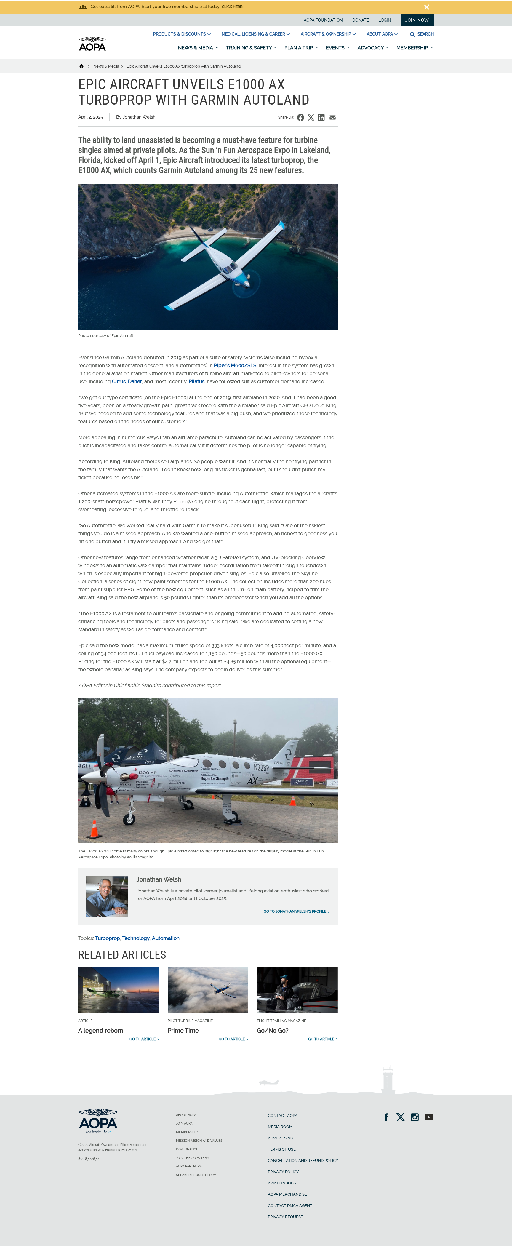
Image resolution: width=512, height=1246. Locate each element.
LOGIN (384, 20)
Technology (136, 938)
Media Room (280, 1127)
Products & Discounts (179, 34)
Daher (135, 381)
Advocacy (371, 48)
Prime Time (183, 1030)
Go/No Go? (273, 1030)
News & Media (196, 48)
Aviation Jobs (282, 1183)
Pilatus (196, 381)
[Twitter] (402, 1118)
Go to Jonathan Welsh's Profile (295, 911)
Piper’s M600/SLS (235, 365)
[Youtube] (429, 1118)
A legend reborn (100, 1030)
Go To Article (142, 1039)
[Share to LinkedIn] (321, 117)
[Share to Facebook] (300, 117)
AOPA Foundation (323, 20)
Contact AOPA (282, 1115)
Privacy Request (285, 1217)
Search (425, 34)
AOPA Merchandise (287, 1194)
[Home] (85, 66)
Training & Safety (249, 48)
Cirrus (119, 381)
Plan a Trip (299, 48)
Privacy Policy (283, 1172)
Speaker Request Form (196, 1175)
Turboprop (107, 938)
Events (336, 48)
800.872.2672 (88, 1159)
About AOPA (380, 34)
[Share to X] (311, 117)
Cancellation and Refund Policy (303, 1160)
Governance (187, 1149)
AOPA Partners (189, 1166)
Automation (166, 938)
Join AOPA (184, 1123)
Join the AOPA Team (193, 1158)
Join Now (417, 20)
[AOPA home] (92, 49)
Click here (232, 7)
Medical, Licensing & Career (253, 34)
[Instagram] (416, 1118)
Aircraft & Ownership (326, 34)
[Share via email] (332, 117)
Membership (412, 48)
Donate (360, 20)
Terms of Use (282, 1149)
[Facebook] (388, 1118)
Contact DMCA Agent (290, 1205)
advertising (280, 1138)
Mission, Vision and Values (199, 1141)
